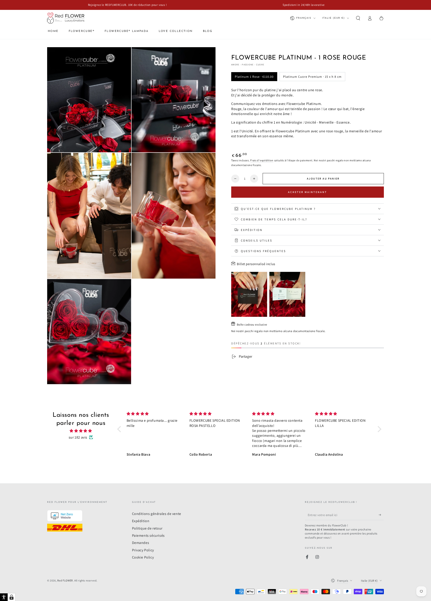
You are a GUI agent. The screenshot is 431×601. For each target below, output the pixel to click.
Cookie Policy (143, 557)
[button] (358, 18)
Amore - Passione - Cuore (247, 64)
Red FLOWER (65, 580)
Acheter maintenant (307, 192)
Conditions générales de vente (156, 513)
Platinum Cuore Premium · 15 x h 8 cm (312, 77)
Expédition (141, 521)
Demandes (140, 542)
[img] (80, 431)
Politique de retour (147, 528)
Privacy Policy (143, 550)
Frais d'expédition (261, 160)
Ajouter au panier (323, 178)
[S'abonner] (381, 515)
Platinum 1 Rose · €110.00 (254, 77)
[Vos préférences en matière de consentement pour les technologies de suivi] (11, 597)
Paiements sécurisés (148, 535)
